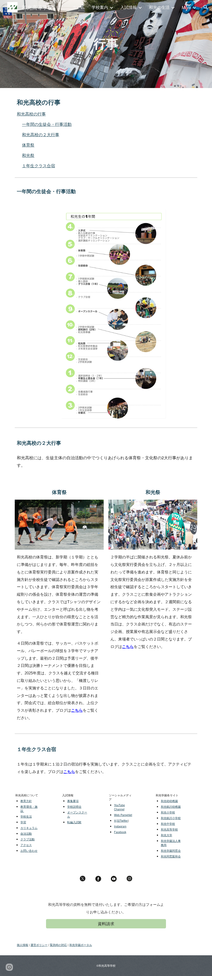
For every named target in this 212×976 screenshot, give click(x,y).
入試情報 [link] (128, 7)
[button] (206, 7)
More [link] (186, 7)
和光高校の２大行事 (40, 134)
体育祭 (28, 145)
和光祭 (28, 155)
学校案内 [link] (100, 7)
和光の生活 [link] (159, 7)
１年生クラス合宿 (38, 166)
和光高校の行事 (31, 114)
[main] (106, 44)
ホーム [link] (78, 7)
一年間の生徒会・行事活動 (47, 124)
